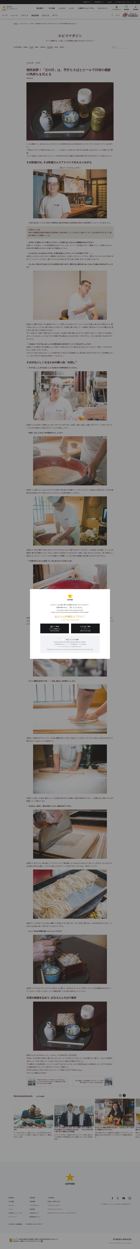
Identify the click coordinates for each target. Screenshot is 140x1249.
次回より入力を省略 (72, 639)
